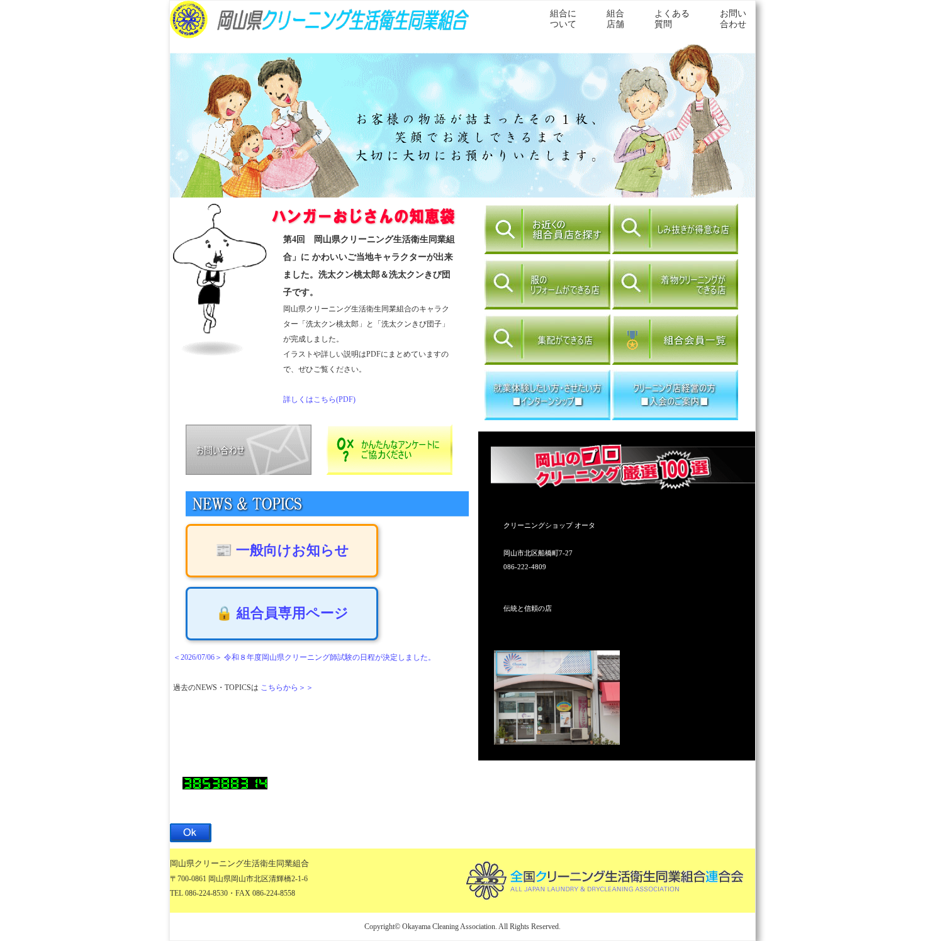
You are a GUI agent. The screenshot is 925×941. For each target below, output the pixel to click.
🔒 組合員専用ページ (282, 613)
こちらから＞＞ (287, 687)
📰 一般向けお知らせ (282, 550)
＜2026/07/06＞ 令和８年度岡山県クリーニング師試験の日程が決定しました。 (304, 657)
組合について (563, 19)
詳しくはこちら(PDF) (319, 399)
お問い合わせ (733, 19)
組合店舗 (615, 19)
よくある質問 (672, 19)
